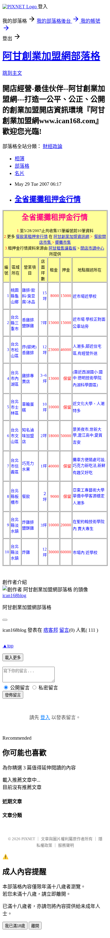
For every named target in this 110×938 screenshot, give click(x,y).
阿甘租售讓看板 (62, 248)
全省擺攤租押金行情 (48, 199)
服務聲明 (66, 845)
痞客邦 (50, 630)
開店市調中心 (92, 248)
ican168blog (14, 595)
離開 (35, 926)
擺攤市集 (63, 242)
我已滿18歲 (15, 926)
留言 (64, 630)
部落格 (22, 166)
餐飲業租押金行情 (32, 236)
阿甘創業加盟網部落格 (51, 56)
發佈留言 (13, 695)
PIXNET (28, 839)
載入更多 (13, 657)
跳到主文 (12, 73)
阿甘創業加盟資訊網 (71, 236)
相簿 (19, 158)
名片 (19, 173)
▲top (7, 645)
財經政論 (52, 146)
